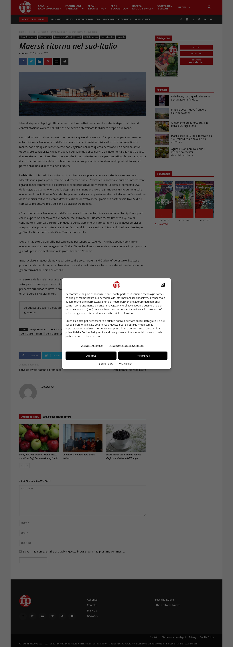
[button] (163, 284)
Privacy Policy (125, 363)
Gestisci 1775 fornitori (92, 345)
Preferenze (143, 355)
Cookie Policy (106, 363)
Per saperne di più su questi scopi (126, 345)
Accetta (91, 355)
